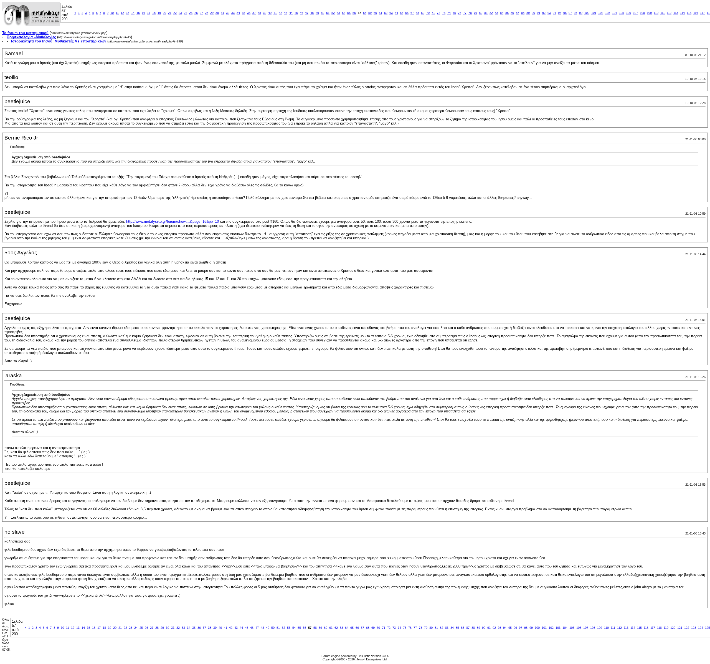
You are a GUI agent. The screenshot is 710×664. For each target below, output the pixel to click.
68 (417, 12)
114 (682, 12)
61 (380, 12)
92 (544, 12)
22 (175, 12)
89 (528, 12)
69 (422, 12)
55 (349, 12)
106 (628, 12)
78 (470, 12)
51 (327, 12)
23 (180, 12)
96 (565, 12)
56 (354, 12)
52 (333, 12)
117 (702, 12)
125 (707, 627)
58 (364, 12)
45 (296, 12)
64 (396, 12)
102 (600, 12)
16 (143, 12)
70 (428, 12)
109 (649, 12)
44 (291, 12)
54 (343, 12)
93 (549, 12)
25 (190, 12)
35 (243, 12)
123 (693, 627)
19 (159, 12)
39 (264, 12)
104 (614, 12)
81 (486, 12)
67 (412, 12)
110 (656, 12)
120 (672, 627)
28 (206, 12)
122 (686, 627)
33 (233, 12)
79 (475, 12)
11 (117, 12)
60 (375, 12)
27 (201, 12)
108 (642, 12)
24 (185, 12)
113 (675, 12)
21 (169, 12)
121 (679, 627)
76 (459, 12)
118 (659, 627)
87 (517, 12)
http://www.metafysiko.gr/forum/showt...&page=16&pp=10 (172, 221)
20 (164, 12)
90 (533, 12)
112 (669, 12)
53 (338, 12)
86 (512, 12)
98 (575, 12)
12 (122, 12)
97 (570, 12)
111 (662, 12)
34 (238, 12)
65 (401, 12)
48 (312, 12)
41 (275, 12)
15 (138, 12)
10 (112, 12)
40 (270, 12)
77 (464, 12)
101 (593, 12)
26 (196, 12)
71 (433, 12)
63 (391, 12)
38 (259, 12)
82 (491, 12)
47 (306, 12)
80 (480, 12)
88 (522, 12)
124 (700, 627)
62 (385, 12)
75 (454, 12)
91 (538, 12)
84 (501, 12)
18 (154, 12)
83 (496, 12)
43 (285, 12)
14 (133, 12)
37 (254, 12)
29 (212, 12)
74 (449, 12)
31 (222, 12)
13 (127, 12)
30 (217, 12)
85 (507, 12)
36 (248, 12)
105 (621, 12)
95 (559, 12)
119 (666, 627)
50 (322, 12)
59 (370, 12)
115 (689, 12)
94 (554, 12)
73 (443, 12)
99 (580, 12)
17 (148, 12)
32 (227, 12)
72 (438, 12)
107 (635, 12)
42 (280, 12)
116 (695, 12)
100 (586, 12)
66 (407, 12)
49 (317, 12)
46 (301, 12)
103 (607, 12)
